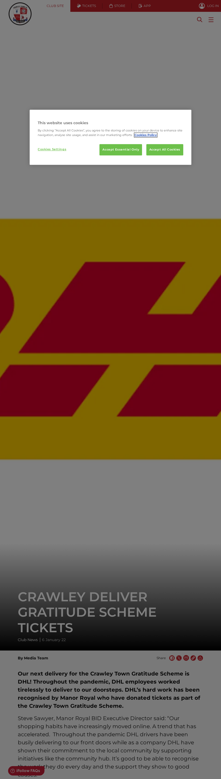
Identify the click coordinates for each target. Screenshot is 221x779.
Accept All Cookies (164, 150)
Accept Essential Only (120, 150)
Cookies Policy (145, 135)
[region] (110, 137)
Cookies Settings (52, 149)
